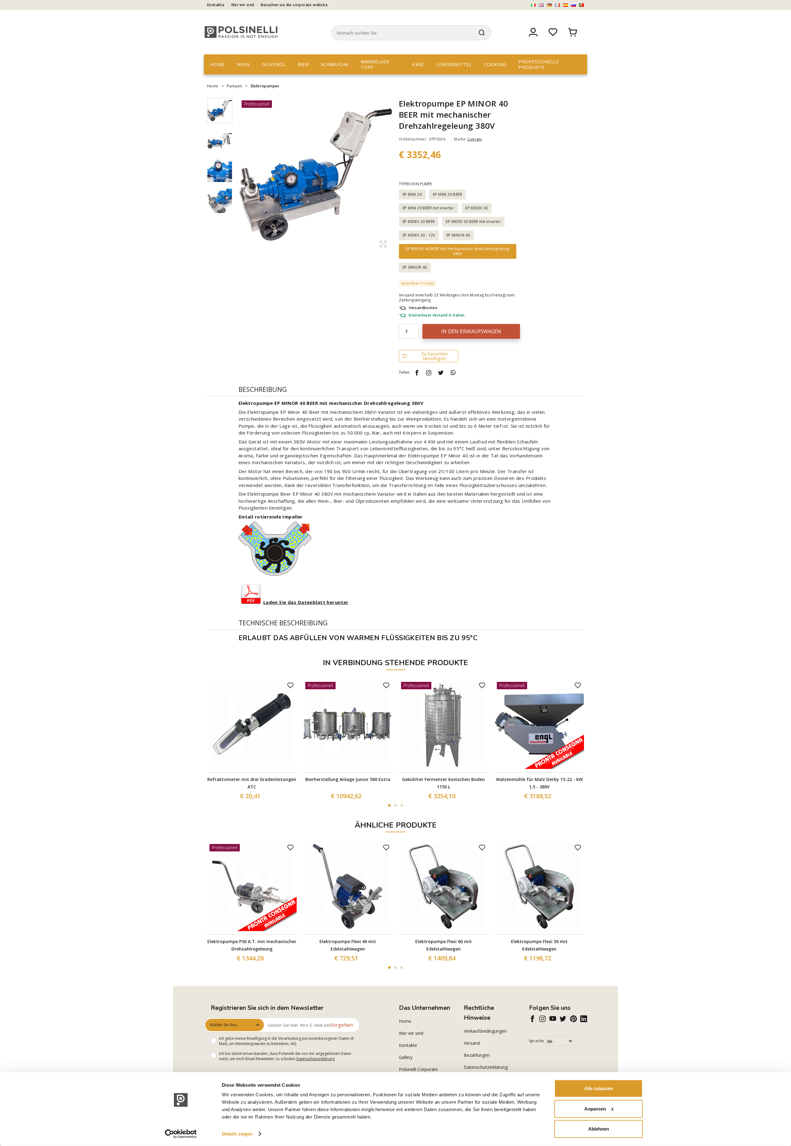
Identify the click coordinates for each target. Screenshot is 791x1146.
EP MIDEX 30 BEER (419, 221)
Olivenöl (273, 64)
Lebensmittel (454, 64)
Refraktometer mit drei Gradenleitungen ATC (251, 783)
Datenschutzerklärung (315, 1058)
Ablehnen (598, 1128)
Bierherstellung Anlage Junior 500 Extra (347, 779)
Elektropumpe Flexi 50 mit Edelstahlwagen (539, 945)
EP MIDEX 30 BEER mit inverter (473, 221)
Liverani (474, 139)
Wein (243, 64)
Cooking (495, 64)
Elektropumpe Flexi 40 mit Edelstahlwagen (347, 945)
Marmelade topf (375, 64)
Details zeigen (237, 1133)
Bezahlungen (477, 1055)
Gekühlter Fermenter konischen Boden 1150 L (443, 783)
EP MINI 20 (412, 194)
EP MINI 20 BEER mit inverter (428, 208)
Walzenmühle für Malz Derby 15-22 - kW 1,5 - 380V (539, 783)
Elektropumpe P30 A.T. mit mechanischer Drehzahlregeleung (251, 945)
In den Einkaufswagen (471, 331)
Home (217, 64)
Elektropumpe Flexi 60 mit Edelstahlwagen (443, 945)
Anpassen (595, 1108)
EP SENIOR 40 (415, 267)
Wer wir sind (242, 4)
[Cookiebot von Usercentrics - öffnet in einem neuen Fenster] (181, 1134)
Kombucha (334, 64)
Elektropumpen (265, 86)
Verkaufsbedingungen (485, 1031)
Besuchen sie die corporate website (294, 4)
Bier (303, 64)
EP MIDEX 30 (476, 208)
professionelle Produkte (538, 64)
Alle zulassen (598, 1088)
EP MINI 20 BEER (447, 194)
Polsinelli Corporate (418, 1069)
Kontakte (215, 4)
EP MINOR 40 (458, 235)
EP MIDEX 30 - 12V (419, 235)
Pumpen (234, 86)
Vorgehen (341, 1025)
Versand (472, 1043)
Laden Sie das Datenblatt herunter (306, 602)
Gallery (405, 1057)
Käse (418, 64)
